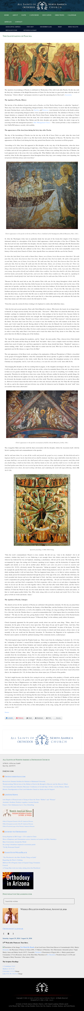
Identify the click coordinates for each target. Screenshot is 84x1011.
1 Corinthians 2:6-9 (9, 966)
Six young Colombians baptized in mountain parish (19, 844)
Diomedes (6, 950)
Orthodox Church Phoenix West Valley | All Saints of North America (42, 6)
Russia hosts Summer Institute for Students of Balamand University (24, 781)
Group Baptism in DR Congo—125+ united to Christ (19, 836)
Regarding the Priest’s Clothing (13, 860)
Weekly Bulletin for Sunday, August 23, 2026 (43, 909)
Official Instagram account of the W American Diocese (18, 824)
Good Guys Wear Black (15, 852)
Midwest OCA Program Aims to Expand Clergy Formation (21, 863)
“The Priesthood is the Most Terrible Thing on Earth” (19, 857)
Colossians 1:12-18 (9, 971)
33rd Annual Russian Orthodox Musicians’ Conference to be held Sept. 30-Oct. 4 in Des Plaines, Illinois (36, 787)
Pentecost (45, 110)
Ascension (68, 95)
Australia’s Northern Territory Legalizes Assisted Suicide (21, 802)
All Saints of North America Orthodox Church (41, 998)
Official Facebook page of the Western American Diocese (18, 826)
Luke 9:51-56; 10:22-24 (10, 974)
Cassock (5, 865)
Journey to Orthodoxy (15, 831)
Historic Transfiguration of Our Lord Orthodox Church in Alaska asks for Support (29, 789)
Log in (51, 1000)
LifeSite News (11, 794)
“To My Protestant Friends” (11, 847)
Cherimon (38, 952)
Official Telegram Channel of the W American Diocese (18, 821)
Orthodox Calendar (13, 928)
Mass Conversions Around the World (14, 842)
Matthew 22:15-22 (8, 969)
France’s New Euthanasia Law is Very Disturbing (18, 805)
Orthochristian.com (14, 776)
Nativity (36, 110)
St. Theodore (51, 955)
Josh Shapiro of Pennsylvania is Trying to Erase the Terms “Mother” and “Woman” (29, 799)
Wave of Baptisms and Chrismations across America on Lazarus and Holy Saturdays (29, 839)
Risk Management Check (42, 122)
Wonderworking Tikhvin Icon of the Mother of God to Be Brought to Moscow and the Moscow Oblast (35, 784)
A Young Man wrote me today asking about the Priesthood (21, 868)
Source (7, 712)
